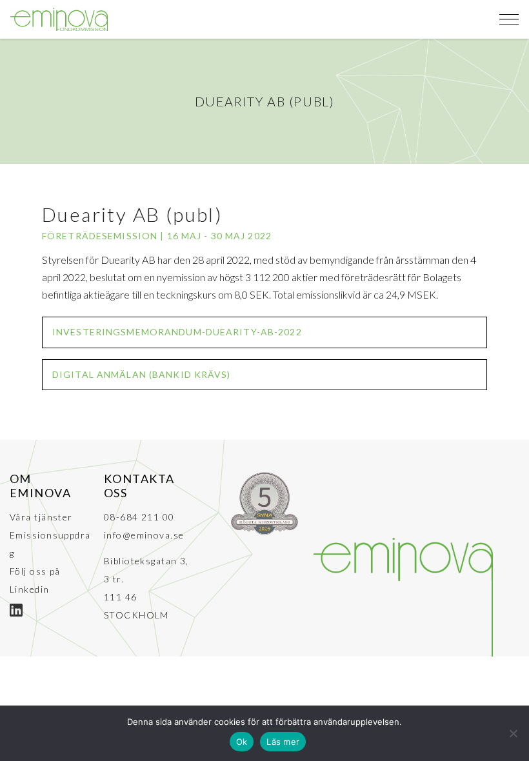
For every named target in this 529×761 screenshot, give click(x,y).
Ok (242, 741)
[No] (512, 733)
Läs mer (282, 741)
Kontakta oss (139, 485)
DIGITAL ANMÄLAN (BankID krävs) (141, 374)
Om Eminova (40, 485)
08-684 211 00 (139, 516)
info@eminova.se (144, 534)
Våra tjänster (41, 516)
